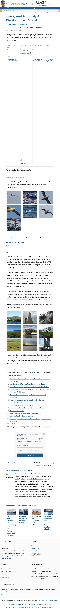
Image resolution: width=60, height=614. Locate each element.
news (58, 8)
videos (22, 8)
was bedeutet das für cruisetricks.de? (51, 12)
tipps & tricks (37, 8)
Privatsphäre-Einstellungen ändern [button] (14, 607)
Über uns (24, 604)
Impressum (12, 604)
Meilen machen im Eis (17, 411)
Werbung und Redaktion (17, 30)
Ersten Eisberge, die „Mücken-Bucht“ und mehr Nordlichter (29, 387)
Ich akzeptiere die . (30, 450)
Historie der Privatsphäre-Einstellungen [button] (32, 607)
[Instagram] (53, 3)
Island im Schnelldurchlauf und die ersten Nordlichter (28, 384)
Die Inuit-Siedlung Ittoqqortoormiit (21, 424)
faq (49, 8)
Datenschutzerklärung (35, 450)
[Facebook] (58, 3)
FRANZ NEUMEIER (25, 471)
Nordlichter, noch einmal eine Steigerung (23, 405)
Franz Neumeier (12, 24)
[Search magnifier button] (58, 10)
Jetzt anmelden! (6, 558)
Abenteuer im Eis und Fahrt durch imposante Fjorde (27, 408)
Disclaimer (48, 604)
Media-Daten (32, 604)
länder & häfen (29, 8)
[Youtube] (56, 3)
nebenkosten (44, 8)
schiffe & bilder (16, 8)
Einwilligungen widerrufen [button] (48, 607)
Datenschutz (40, 604)
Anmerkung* (11, 463)
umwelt (53, 8)
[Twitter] (51, 3)
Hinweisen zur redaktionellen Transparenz (49, 600)
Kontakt (18, 604)
